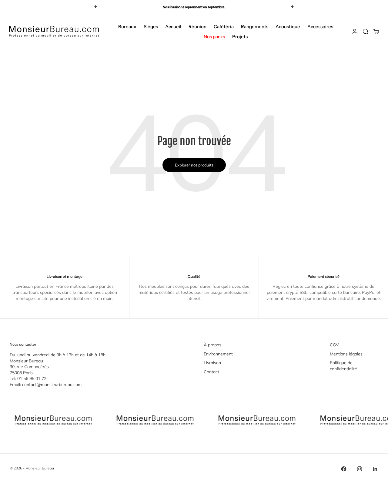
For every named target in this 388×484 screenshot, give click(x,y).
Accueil (173, 26)
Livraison (212, 362)
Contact (211, 372)
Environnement (218, 354)
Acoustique (288, 26)
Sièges (151, 26)
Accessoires (320, 26)
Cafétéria (224, 26)
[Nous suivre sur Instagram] (359, 469)
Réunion (197, 26)
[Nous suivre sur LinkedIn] (375, 469)
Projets (240, 36)
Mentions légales (346, 354)
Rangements (254, 26)
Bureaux (127, 26)
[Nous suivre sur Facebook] (344, 469)
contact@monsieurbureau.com (52, 384)
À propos (212, 345)
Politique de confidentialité (343, 365)
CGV (334, 345)
